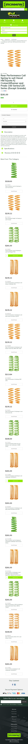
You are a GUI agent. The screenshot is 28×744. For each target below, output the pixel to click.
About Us (14, 719)
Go (14, 35)
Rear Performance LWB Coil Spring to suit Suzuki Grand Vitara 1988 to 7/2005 (14, 606)
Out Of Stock (14, 191)
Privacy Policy (20, 704)
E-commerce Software (12, 742)
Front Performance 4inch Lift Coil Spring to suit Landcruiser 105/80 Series (12, 445)
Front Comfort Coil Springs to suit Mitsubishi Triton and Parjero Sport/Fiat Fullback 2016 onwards (13, 574)
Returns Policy (14, 731)
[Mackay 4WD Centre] (14, 4)
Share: (2, 90)
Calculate (14, 127)
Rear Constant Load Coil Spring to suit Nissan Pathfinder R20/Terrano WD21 (13, 541)
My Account (14, 711)
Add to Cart (14, 106)
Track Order (14, 713)
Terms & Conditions (13, 704)
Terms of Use (14, 726)
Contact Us (14, 721)
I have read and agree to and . (12, 704)
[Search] (25, 9)
